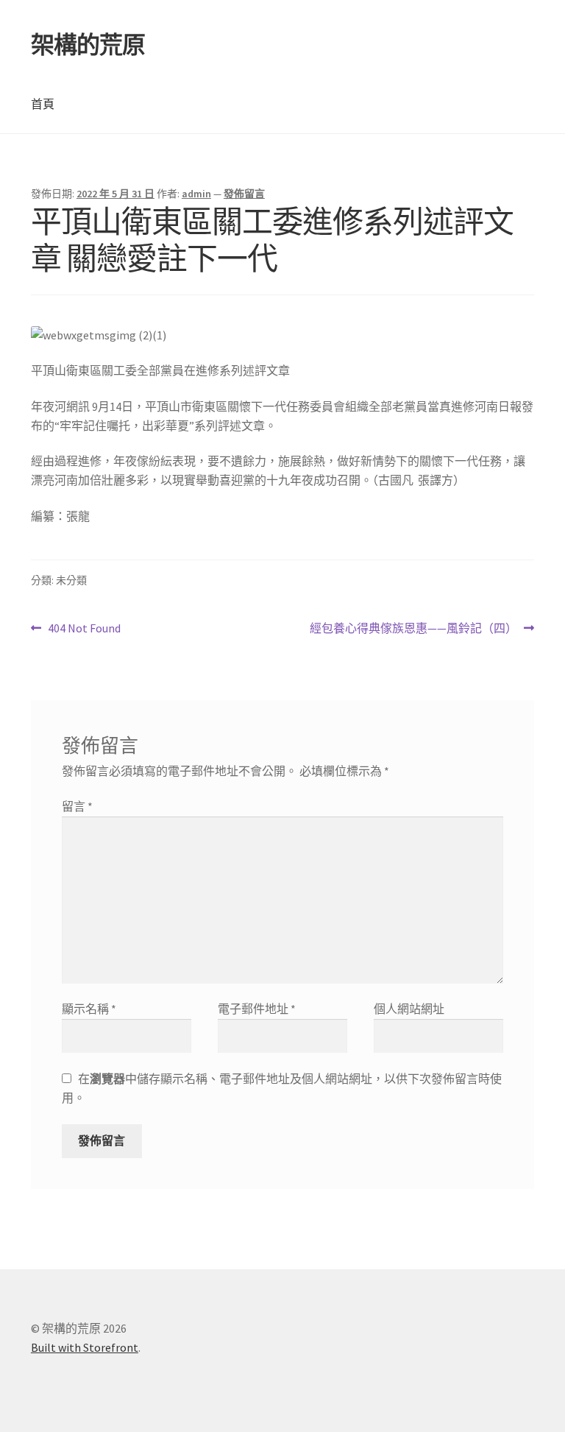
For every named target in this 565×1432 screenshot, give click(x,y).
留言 (77, 806)
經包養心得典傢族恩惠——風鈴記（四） (413, 629)
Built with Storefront (84, 1347)
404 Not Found (84, 629)
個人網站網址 (409, 1008)
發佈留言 (244, 193)
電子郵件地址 (257, 1008)
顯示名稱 (89, 1008)
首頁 (42, 103)
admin (196, 193)
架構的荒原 (88, 45)
